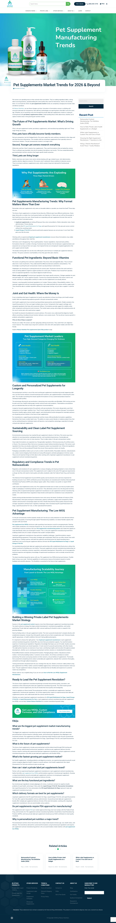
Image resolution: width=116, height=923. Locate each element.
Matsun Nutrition (19, 108)
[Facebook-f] (12, 918)
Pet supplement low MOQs (20, 524)
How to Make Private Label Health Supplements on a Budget (57, 859)
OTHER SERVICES (58, 11)
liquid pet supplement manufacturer (40, 237)
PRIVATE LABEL (44, 11)
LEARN (80, 11)
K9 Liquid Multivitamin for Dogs (59, 541)
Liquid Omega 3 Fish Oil (23, 230)
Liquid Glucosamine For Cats (28, 699)
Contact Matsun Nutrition (34, 701)
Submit (89, 898)
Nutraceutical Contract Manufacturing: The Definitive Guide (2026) (30, 859)
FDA (31, 810)
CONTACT (88, 11)
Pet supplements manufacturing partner (48, 528)
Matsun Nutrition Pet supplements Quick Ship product (33, 329)
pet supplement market (28, 624)
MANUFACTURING (30, 11)
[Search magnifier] (68, 4)
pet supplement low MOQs (30, 773)
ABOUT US (70, 11)
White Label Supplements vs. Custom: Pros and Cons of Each (85, 859)
